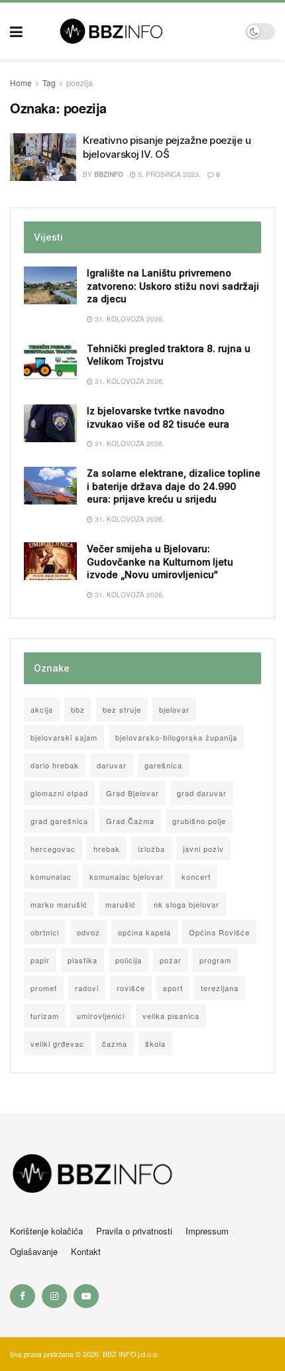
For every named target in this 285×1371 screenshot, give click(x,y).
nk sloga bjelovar (186, 904)
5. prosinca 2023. (168, 174)
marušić (120, 904)
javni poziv (203, 848)
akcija (41, 709)
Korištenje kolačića (46, 1230)
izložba (151, 848)
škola (155, 1043)
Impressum (207, 1230)
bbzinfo (108, 174)
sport (173, 988)
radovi (87, 988)
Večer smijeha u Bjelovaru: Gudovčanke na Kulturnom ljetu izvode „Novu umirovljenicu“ (160, 561)
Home (21, 82)
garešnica (163, 765)
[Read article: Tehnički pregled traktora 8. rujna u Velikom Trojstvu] (50, 361)
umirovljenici (101, 1015)
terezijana (220, 988)
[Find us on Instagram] (54, 1296)
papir (40, 960)
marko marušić (58, 904)
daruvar (112, 765)
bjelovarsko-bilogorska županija (176, 737)
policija (128, 960)
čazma (114, 1043)
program (215, 960)
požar (171, 960)
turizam (44, 1015)
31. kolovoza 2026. (128, 319)
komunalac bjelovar (126, 876)
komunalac (51, 876)
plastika (82, 960)
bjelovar (174, 709)
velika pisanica (171, 1015)
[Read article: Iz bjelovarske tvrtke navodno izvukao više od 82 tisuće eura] (50, 423)
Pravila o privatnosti (134, 1230)
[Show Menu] (16, 31)
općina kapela (144, 932)
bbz (78, 709)
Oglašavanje (34, 1251)
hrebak (106, 848)
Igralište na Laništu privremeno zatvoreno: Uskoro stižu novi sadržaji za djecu (173, 285)
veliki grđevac (57, 1043)
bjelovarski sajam (63, 737)
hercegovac (53, 848)
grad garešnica (59, 820)
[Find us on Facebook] (22, 1296)
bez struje (122, 709)
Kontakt (86, 1251)
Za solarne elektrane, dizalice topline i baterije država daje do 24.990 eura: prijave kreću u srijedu (173, 486)
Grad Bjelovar (132, 793)
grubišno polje (199, 820)
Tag (49, 82)
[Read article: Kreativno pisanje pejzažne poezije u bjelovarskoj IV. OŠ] (43, 157)
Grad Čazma (130, 820)
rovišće (131, 988)
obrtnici (44, 932)
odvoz (88, 932)
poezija (79, 82)
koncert (196, 876)
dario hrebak (54, 765)
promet (43, 988)
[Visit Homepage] (134, 31)
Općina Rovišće (219, 932)
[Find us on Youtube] (86, 1296)
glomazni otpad (59, 793)
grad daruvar (202, 793)
